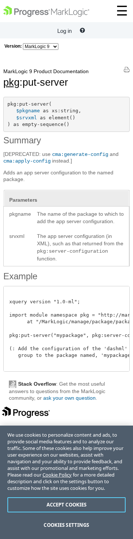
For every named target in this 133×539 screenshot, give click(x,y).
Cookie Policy (57, 474)
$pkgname (28, 110)
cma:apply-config (27, 161)
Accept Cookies (67, 504)
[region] (66, 482)
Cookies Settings (66, 525)
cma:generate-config (80, 154)
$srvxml (26, 117)
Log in (64, 31)
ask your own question (69, 398)
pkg (11, 82)
